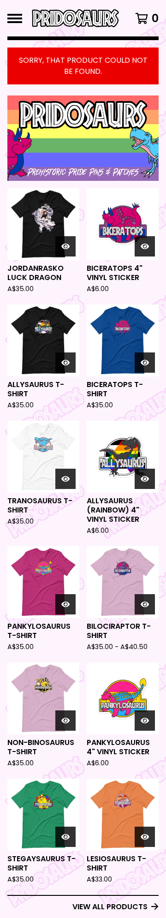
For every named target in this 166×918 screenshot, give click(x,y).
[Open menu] (14, 18)
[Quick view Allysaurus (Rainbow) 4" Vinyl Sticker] (145, 479)
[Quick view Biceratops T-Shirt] (145, 362)
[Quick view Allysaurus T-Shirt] (65, 362)
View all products (110, 906)
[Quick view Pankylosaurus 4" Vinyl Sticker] (145, 720)
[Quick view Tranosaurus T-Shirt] (65, 479)
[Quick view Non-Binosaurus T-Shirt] (65, 720)
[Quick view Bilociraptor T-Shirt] (145, 604)
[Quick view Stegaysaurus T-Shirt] (65, 837)
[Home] (75, 18)
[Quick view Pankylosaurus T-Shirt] (65, 604)
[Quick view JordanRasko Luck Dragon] (65, 246)
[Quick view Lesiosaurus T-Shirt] (145, 837)
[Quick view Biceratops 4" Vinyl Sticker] (145, 246)
